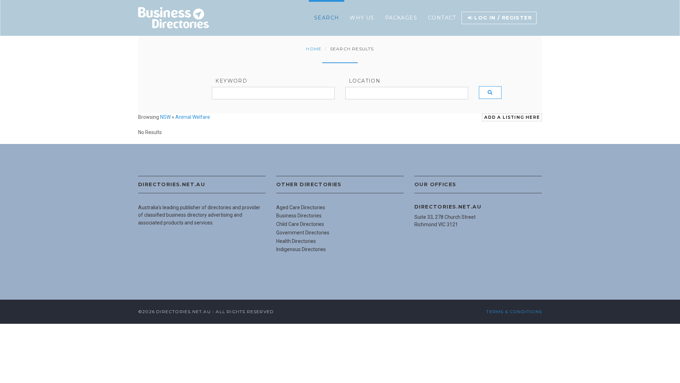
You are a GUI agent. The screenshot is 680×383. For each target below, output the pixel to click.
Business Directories (299, 215)
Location (364, 81)
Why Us (362, 18)
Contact (442, 18)
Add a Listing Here (512, 117)
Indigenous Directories (301, 249)
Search (326, 18)
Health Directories (296, 241)
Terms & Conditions (514, 311)
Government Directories (302, 232)
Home (314, 48)
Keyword (231, 81)
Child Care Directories (300, 224)
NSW (165, 117)
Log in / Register (503, 18)
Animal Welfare (192, 117)
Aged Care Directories (300, 207)
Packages (401, 18)
